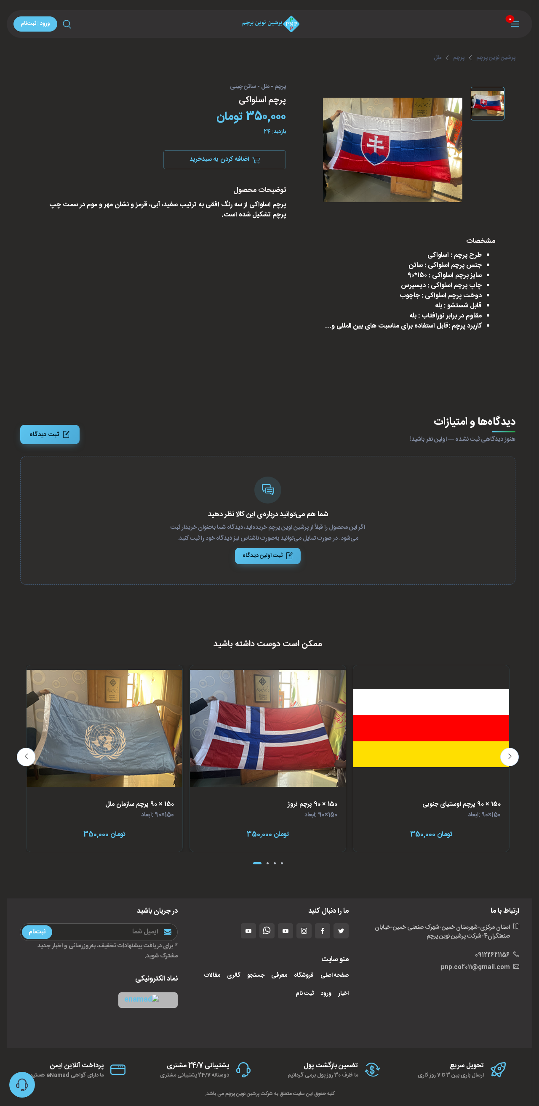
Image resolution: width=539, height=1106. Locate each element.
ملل (437, 57)
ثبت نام (305, 993)
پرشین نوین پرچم (495, 57)
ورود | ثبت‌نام (35, 23)
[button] (148, 1000)
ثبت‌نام (37, 932)
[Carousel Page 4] (282, 863)
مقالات (212, 975)
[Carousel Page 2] (268, 863)
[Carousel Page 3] (275, 863)
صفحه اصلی (334, 975)
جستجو (255, 975)
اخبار (343, 993)
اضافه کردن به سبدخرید (219, 160)
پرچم (458, 57)
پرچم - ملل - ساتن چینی (258, 87)
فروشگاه (304, 975)
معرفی (279, 975)
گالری (233, 975)
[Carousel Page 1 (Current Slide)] (257, 863)
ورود (325, 993)
